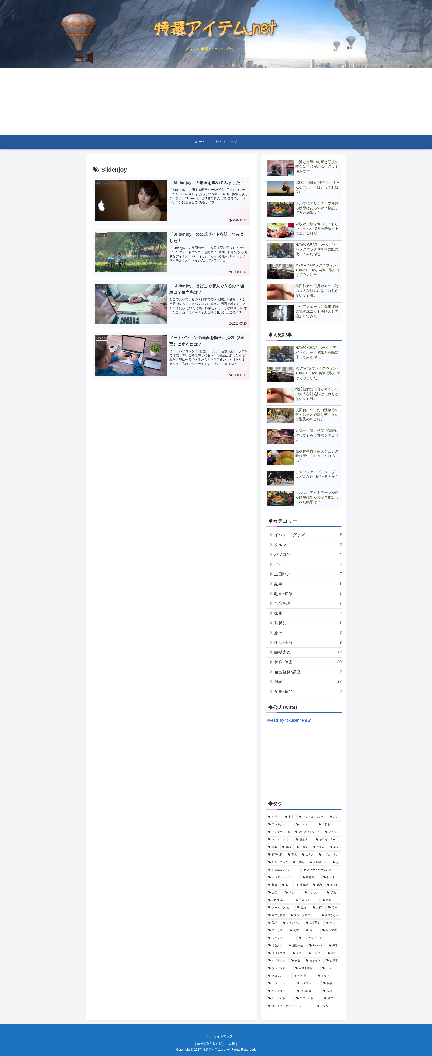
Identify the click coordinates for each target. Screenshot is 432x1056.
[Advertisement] (216, 101)
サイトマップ (223, 1036)
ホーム (204, 1036)
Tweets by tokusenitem (286, 720)
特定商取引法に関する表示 (216, 1044)
